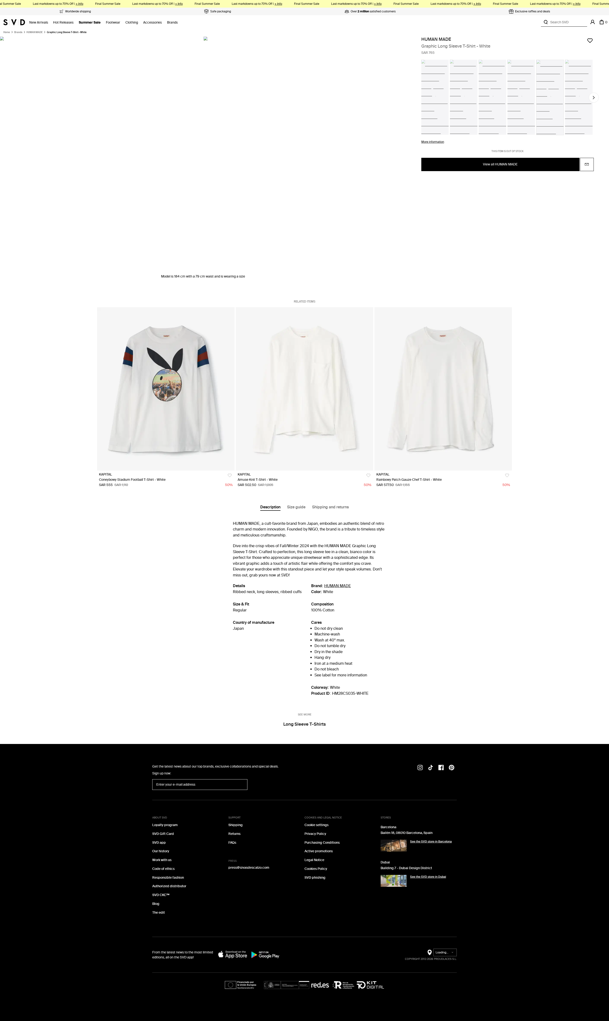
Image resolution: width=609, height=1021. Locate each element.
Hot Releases (63, 22)
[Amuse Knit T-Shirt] (304, 389)
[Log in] (592, 22)
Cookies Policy (315, 869)
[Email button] (587, 164)
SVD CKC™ (160, 895)
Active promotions (318, 851)
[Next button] (594, 98)
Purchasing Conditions (322, 843)
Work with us (162, 860)
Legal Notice (314, 860)
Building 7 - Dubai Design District (406, 868)
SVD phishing (314, 878)
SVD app (159, 843)
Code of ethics (163, 869)
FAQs (232, 843)
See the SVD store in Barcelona (431, 841)
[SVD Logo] (14, 22)
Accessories (152, 22)
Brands (172, 22)
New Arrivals (38, 22)
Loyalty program (165, 825)
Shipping (235, 825)
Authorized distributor (169, 886)
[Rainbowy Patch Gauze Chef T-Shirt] (443, 389)
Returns (234, 834)
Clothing (131, 22)
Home (6, 32)
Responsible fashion (168, 878)
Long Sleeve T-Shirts (304, 724)
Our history (160, 851)
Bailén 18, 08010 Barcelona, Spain (406, 833)
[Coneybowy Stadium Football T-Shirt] (166, 389)
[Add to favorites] (590, 40)
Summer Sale (90, 22)
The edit (158, 913)
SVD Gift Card (163, 834)
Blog (155, 904)
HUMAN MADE (34, 32)
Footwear (113, 22)
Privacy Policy (315, 834)
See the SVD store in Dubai (428, 876)
